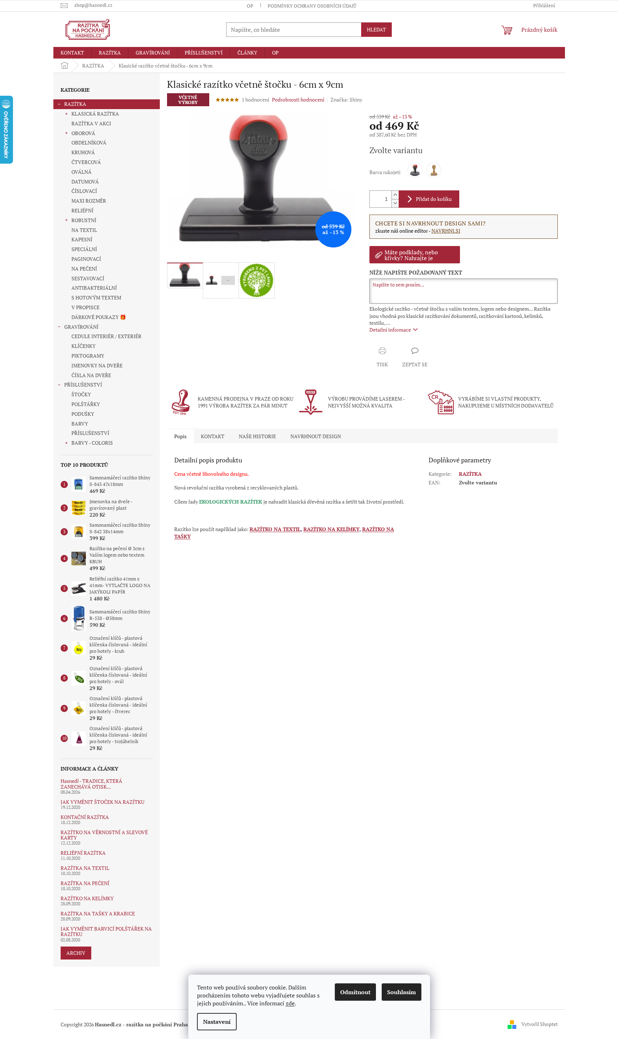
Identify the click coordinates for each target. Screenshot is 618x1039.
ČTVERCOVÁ (86, 162)
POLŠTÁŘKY (85, 404)
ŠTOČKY (81, 394)
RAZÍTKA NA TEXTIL (85, 868)
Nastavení (217, 1022)
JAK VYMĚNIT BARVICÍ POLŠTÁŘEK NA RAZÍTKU (106, 931)
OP (250, 6)
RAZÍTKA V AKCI (91, 123)
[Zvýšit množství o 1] (395, 195)
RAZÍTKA (75, 103)
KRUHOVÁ (83, 152)
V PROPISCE (85, 307)
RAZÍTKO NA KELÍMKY (87, 898)
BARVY (79, 423)
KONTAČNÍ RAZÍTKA (85, 817)
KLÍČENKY (83, 345)
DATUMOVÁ (85, 181)
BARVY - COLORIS (92, 442)
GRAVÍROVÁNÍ (81, 326)
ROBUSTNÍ (83, 220)
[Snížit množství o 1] (395, 203)
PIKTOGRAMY (87, 355)
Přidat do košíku (434, 198)
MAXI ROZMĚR (88, 200)
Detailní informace (390, 329)
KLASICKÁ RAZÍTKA (95, 113)
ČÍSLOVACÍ (84, 190)
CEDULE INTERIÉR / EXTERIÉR (106, 336)
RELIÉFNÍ (82, 210)
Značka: (346, 99)
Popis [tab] (180, 436)
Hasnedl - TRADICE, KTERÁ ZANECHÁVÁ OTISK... (91, 783)
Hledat (376, 29)
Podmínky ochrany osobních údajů (312, 6)
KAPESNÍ (81, 239)
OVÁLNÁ (81, 171)
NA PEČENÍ (84, 268)
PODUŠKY (82, 413)
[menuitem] (72, 53)
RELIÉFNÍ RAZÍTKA (83, 852)
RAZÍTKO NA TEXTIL (275, 529)
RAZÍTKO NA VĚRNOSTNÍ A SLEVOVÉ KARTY (104, 835)
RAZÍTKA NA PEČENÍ (85, 883)
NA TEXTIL (84, 230)
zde (290, 1003)
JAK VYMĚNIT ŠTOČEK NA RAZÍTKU (102, 802)
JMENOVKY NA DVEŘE (97, 365)
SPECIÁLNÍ (84, 249)
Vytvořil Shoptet (539, 1023)
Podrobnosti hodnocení (298, 99)
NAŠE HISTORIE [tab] (257, 436)
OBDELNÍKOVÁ (88, 142)
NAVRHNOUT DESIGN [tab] (315, 436)
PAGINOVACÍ (86, 258)
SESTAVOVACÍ (87, 278)
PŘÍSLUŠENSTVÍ (83, 384)
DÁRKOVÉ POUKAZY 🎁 (98, 317)
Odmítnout (355, 992)
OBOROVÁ (83, 133)
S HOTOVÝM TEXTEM (96, 297)
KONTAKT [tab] (212, 436)
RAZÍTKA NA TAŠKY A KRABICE (98, 913)
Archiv (76, 952)
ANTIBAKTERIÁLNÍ (94, 287)
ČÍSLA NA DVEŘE (91, 375)
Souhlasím (401, 992)
